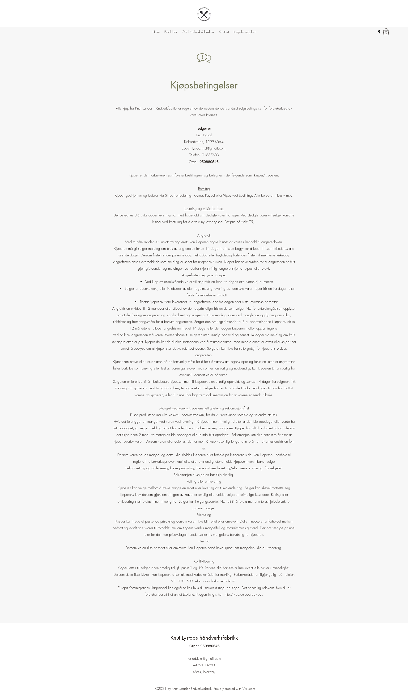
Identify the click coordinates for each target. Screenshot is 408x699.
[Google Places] (379, 32)
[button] (386, 31)
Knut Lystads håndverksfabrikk (204, 637)
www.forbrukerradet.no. (220, 581)
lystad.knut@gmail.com (208, 148)
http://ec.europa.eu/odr (243, 594)
